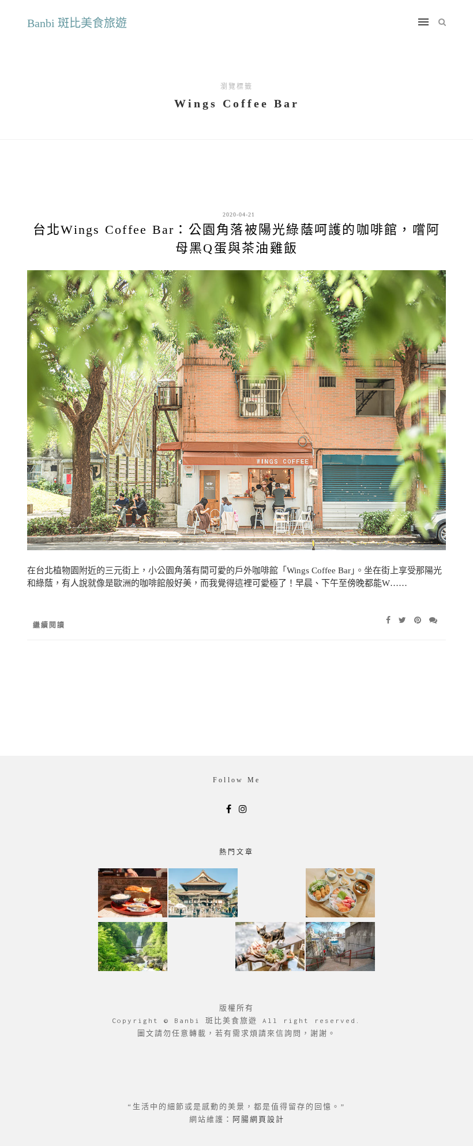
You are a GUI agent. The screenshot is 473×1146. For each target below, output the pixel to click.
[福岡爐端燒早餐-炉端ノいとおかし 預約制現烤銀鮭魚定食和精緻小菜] (132, 894)
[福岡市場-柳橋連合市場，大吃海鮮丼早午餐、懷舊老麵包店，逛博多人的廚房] (340, 894)
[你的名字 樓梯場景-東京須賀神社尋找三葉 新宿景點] (340, 947)
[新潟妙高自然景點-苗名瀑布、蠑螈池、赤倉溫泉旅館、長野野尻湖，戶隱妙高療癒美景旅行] (132, 947)
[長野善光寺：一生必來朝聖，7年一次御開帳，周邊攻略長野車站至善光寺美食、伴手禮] (203, 894)
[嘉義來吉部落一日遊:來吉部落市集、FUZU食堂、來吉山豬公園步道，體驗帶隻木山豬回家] (270, 947)
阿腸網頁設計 (258, 1119)
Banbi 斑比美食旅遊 (77, 23)
